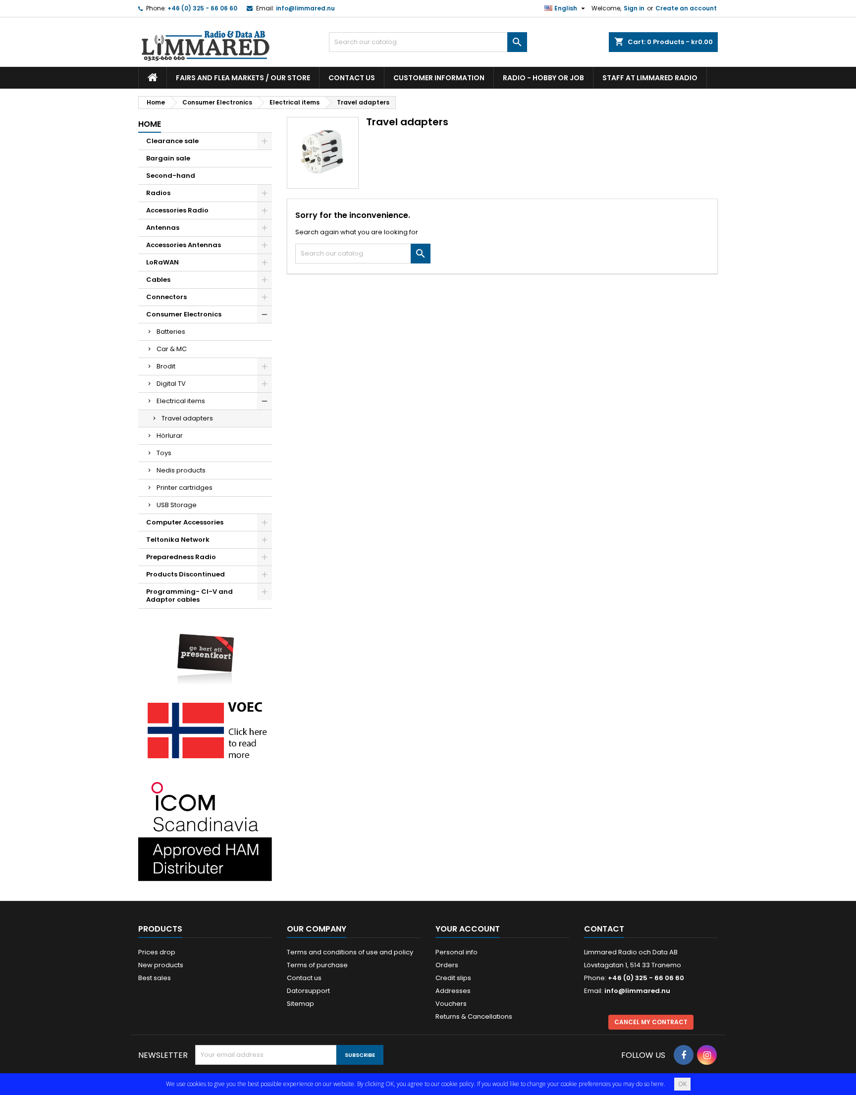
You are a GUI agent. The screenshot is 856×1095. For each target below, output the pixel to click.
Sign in (634, 8)
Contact (604, 929)
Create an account (686, 8)
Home (149, 124)
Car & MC (172, 349)
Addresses (453, 990)
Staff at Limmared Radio (649, 78)
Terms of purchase (317, 965)
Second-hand (170, 175)
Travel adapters (187, 418)
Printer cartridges (185, 487)
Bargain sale (168, 158)
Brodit (166, 366)
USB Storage (177, 505)
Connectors (166, 297)
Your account (467, 929)
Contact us (351, 78)
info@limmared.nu (305, 8)
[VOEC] (205, 729)
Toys (164, 453)
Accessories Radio (177, 210)
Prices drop (156, 952)
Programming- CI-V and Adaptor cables (189, 595)
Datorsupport (308, 990)
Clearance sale (172, 141)
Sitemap (300, 1003)
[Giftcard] (205, 652)
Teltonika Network (178, 539)
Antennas (162, 227)
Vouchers (451, 1003)
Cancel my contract (651, 1022)
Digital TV (171, 383)
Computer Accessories (184, 522)
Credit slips (453, 978)
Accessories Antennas (183, 245)
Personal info (456, 952)
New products (160, 965)
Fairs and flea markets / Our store (243, 78)
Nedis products (181, 470)
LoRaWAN (162, 262)
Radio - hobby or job (543, 78)
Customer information (438, 78)
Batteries (171, 331)
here (657, 1084)
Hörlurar (170, 435)
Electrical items (181, 401)
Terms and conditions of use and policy (350, 952)
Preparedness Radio (181, 557)
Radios (158, 193)
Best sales (154, 978)
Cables (158, 279)
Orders (446, 965)
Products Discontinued (185, 574)
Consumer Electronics (183, 314)
